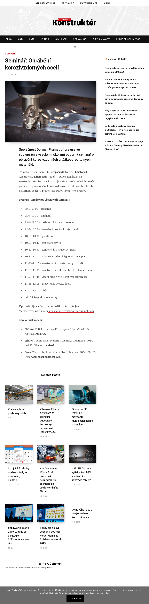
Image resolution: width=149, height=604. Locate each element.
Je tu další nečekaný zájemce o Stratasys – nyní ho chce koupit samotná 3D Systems (122, 130)
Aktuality (11, 54)
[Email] (8, 189)
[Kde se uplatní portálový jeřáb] (19, 394)
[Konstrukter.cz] (74, 21)
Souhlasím (75, 599)
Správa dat (80, 39)
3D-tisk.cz (68, 3)
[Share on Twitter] (8, 166)
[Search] (74, 47)
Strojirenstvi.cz (45, 3)
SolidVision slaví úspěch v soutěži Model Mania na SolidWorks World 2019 (50, 535)
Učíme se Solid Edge (128, 39)
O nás (107, 3)
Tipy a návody (101, 39)
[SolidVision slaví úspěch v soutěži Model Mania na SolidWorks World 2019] (50, 513)
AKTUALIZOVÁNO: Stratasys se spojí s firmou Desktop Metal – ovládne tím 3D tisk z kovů (124, 145)
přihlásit (49, 567)
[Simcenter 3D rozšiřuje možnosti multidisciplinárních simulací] (82, 394)
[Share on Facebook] (8, 158)
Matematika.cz (89, 3)
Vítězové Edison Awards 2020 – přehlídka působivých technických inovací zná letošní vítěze (49, 421)
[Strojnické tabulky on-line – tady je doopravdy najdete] (19, 454)
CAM (31, 39)
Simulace (61, 39)
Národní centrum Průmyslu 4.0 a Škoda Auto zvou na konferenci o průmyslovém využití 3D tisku (122, 83)
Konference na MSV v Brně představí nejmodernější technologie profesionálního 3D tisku (49, 480)
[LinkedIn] (8, 181)
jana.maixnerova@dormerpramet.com (71, 311)
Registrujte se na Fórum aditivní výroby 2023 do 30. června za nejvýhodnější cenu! (121, 114)
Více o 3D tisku (117, 59)
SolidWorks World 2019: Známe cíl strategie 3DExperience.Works (18, 535)
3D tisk (44, 39)
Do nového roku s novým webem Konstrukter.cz (82, 513)
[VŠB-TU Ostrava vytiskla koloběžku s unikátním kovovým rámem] (82, 454)
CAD (20, 39)
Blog (9, 39)
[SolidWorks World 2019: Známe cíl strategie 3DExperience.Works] (19, 513)
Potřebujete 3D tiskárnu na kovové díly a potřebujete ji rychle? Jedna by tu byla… (124, 99)
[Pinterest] (8, 173)
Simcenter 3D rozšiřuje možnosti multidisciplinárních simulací (82, 417)
